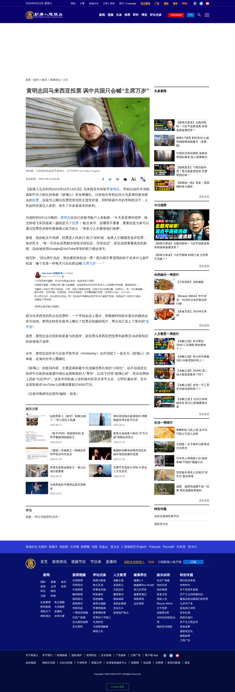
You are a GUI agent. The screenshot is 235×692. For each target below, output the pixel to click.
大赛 (82, 3)
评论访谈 (156, 14)
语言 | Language (127, 3)
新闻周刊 (78, 603)
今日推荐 (160, 205)
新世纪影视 (173, 662)
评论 (43, 591)
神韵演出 (45, 615)
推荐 (127, 14)
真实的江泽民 (187, 608)
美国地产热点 (121, 612)
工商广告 (185, 640)
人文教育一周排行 (166, 334)
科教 (53, 595)
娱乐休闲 (163, 575)
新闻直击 (78, 598)
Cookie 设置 (117, 686)
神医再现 (139, 598)
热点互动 (98, 584)
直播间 (111, 562)
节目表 (95, 562)
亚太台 (115, 546)
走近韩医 (139, 603)
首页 (28, 79)
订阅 (193, 561)
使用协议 (91, 655)
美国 (43, 586)
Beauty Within (165, 603)
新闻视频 (79, 575)
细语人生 (98, 631)
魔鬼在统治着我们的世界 (194, 598)
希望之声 (96, 662)
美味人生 (162, 598)
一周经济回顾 (80, 612)
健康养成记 (140, 594)
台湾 (53, 586)
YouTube (207, 3)
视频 (110, 14)
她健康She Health (144, 584)
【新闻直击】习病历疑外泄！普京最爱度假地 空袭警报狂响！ (191, 171)
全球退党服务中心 (116, 662)
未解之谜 (118, 580)
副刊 (36, 79)
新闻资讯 (59, 562)
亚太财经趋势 (80, 622)
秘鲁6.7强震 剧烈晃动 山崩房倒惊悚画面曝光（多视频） (192, 141)
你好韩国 (162, 589)
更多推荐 (204, 265)
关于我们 (47, 655)
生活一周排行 (163, 422)
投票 (35, 200)
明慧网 (135, 662)
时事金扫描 (99, 589)
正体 (105, 3)
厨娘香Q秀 (163, 612)
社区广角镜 (79, 617)
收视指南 (62, 655)
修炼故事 (185, 635)
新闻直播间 (176, 15)
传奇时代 (185, 584)
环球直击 (78, 584)
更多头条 (204, 196)
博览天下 (45, 611)
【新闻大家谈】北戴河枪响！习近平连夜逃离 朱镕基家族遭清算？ (191, 126)
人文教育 (119, 575)
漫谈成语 (118, 598)
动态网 (147, 662)
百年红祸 (185, 612)
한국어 (192, 546)
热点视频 (59, 602)
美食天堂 (162, 594)
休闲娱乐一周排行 (166, 274)
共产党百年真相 (189, 589)
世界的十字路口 (102, 617)
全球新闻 (78, 580)
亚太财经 (78, 626)
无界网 (159, 662)
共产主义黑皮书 (189, 622)
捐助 (166, 3)
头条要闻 (45, 602)
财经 (53, 591)
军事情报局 (99, 608)
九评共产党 (186, 603)
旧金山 (103, 546)
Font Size (133, 178)
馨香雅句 (118, 594)
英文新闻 (145, 3)
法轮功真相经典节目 (166, 516)
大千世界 (162, 608)
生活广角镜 (163, 580)
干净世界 (82, 662)
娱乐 (44, 79)
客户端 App (151, 655)
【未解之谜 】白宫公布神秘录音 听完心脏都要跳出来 (191, 402)
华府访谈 (78, 608)
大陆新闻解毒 (100, 626)
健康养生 (140, 575)
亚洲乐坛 (55, 79)
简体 (112, 3)
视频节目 (78, 562)
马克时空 (98, 622)
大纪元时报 (65, 662)
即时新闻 (45, 606)
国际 (43, 581)
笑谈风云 (118, 584)
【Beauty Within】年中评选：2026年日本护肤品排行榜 (191, 299)
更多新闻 (204, 325)
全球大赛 (59, 615)
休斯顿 (85, 546)
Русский (168, 546)
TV (191, 15)
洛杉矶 (63, 546)
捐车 (175, 3)
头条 (119, 14)
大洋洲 (74, 546)
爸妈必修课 (119, 603)
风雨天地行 (186, 617)
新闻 (102, 14)
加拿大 (53, 546)
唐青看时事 (99, 612)
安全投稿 (106, 655)
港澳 (53, 581)
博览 (144, 14)
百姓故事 (185, 626)
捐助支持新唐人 (134, 561)
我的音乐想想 (164, 626)
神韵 (73, 3)
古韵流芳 (118, 589)
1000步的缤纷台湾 (166, 619)
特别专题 (160, 509)
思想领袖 (98, 598)
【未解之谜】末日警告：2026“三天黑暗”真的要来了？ (191, 344)
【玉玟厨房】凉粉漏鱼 (190, 281)
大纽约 (42, 546)
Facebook (195, 3)
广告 (157, 3)
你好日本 (162, 584)
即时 (136, 14)
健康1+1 (138, 580)
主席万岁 (89, 263)
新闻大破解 (99, 603)
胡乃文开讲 (140, 589)
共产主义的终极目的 (191, 594)
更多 (187, 662)
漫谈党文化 (161, 523)
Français (154, 546)
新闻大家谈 (99, 580)
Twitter (201, 3)
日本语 (181, 546)
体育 (63, 586)
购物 (184, 3)
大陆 (43, 595)
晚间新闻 (78, 594)
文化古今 (118, 608)
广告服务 (121, 655)
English (142, 546)
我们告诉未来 (187, 580)
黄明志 (115, 189)
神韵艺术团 (48, 662)
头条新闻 (160, 91)
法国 (94, 546)
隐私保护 (77, 655)
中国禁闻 (78, 589)
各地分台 (94, 3)
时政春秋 (98, 594)
